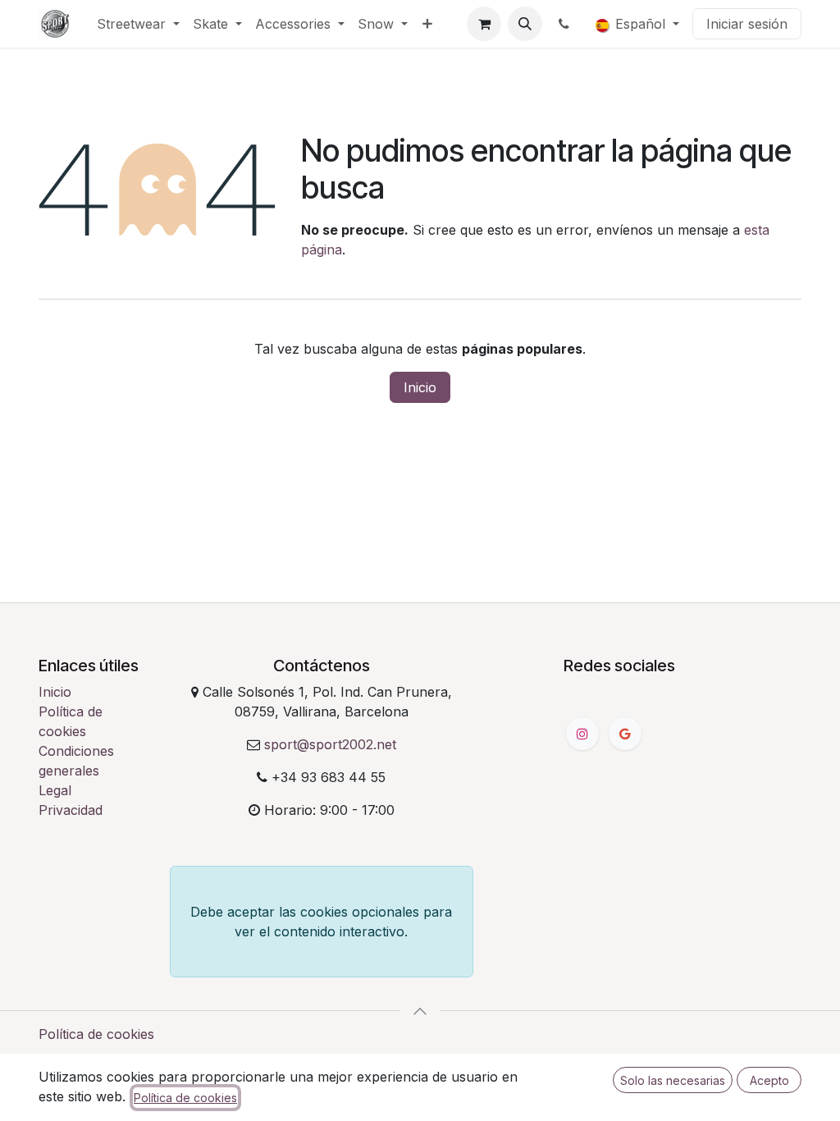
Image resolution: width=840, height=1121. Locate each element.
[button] (525, 24)
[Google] (625, 733)
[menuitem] (138, 23)
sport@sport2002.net (330, 744)
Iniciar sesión (747, 24)
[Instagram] (582, 733)
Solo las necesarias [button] (672, 1080)
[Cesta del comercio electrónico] (484, 24)
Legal (55, 790)
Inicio (420, 387)
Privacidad (71, 810)
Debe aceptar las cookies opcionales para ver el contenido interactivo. (321, 922)
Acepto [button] (769, 1080)
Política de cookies (96, 1034)
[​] (565, 23)
